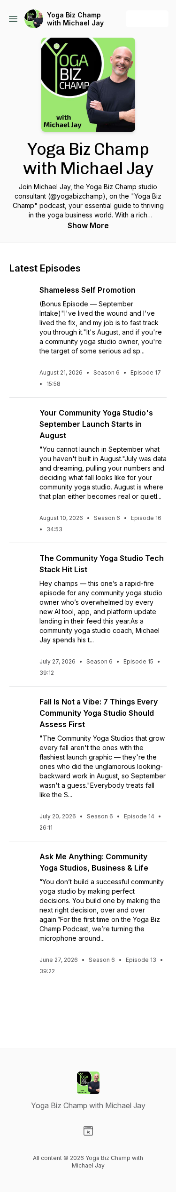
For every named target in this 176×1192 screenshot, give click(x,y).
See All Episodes (88, 1009)
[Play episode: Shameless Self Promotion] (20, 295)
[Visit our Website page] (88, 1131)
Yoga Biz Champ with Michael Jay (75, 19)
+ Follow (147, 19)
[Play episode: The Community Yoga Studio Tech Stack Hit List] (20, 563)
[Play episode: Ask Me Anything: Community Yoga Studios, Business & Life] (20, 862)
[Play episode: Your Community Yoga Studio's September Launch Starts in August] (20, 418)
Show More (88, 225)
